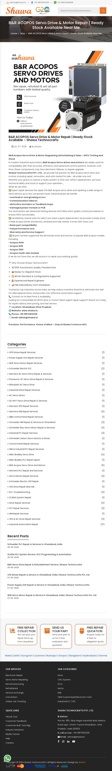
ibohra (82, 762)
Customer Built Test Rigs (18, 725)
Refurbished (12, 688)
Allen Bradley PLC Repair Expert (24, 459)
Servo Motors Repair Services (24, 476)
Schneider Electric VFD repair (24, 481)
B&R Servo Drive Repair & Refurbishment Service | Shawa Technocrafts (44, 564)
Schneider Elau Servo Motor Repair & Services (32, 427)
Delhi (16, 655)
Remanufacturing (15, 684)
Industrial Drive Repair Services (24, 390)
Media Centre (13, 734)
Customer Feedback (16, 721)
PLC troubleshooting (19, 492)
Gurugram (27, 655)
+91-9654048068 (65, 2)
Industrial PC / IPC (67, 701)
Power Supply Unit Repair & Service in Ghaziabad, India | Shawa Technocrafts (48, 584)
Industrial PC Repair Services (23, 433)
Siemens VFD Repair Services (24, 406)
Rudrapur (51, 655)
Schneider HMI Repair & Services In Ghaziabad (32, 422)
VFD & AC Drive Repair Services (25, 519)
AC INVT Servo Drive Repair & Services (28, 400)
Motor (61, 688)
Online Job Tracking (16, 701)
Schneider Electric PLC (20, 368)
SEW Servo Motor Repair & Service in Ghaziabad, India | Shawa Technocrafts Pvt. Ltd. (52, 595)
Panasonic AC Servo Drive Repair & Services (31, 379)
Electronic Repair (14, 675)
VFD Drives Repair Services (22, 352)
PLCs (60, 684)
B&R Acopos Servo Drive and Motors (27, 465)
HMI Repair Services (19, 513)
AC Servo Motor (17, 395)
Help (8, 738)
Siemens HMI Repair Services (23, 411)
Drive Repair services (20, 502)
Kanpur (63, 655)
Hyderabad (89, 655)
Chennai (102, 655)
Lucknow (39, 655)
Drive (60, 675)
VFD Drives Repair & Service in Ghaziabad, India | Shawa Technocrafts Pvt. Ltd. (48, 574)
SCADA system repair (20, 497)
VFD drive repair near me (22, 486)
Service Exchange (15, 692)
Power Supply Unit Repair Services (26, 357)
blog (22, 33)
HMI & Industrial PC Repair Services (26, 449)
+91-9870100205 (41, 2)
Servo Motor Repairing (17, 679)
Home (14, 33)
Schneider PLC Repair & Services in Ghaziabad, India (34, 544)
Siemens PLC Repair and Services (26, 470)
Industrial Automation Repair (23, 524)
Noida (8, 655)
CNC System (64, 679)
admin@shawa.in (17, 2)
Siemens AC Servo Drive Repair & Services (30, 373)
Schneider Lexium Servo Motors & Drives (29, 438)
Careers (10, 742)
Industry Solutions (15, 729)
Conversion (11, 697)
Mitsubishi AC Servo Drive (22, 384)
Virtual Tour (11, 716)
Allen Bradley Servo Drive (21, 454)
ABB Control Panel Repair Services (26, 416)
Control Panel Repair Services (24, 443)
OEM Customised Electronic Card (74, 697)
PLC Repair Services (19, 508)
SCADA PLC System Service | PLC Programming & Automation (39, 554)
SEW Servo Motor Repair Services (26, 363)
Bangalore (75, 655)
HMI (59, 692)
